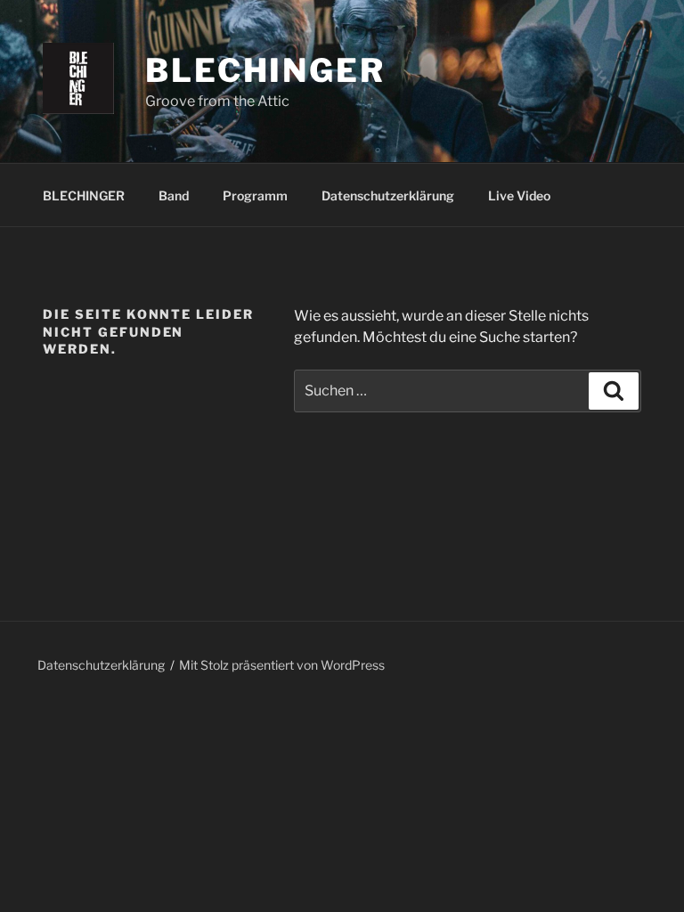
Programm (255, 195)
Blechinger (265, 70)
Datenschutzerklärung (388, 195)
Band (174, 195)
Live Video (519, 195)
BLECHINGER (84, 195)
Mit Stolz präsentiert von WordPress (282, 664)
